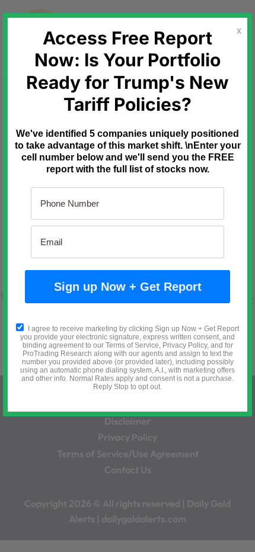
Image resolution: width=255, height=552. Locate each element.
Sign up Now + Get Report (128, 286)
